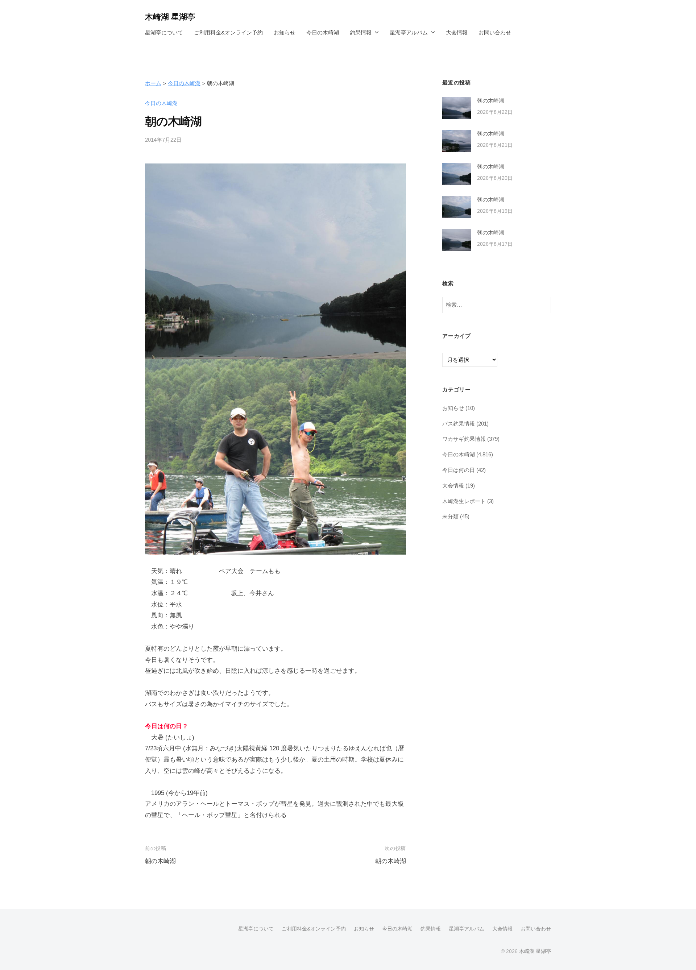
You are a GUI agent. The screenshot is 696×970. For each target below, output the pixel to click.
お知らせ (284, 32)
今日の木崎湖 (322, 32)
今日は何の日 (458, 470)
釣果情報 (361, 32)
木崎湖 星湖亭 (170, 16)
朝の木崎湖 (160, 861)
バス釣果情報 (458, 423)
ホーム (153, 83)
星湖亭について (164, 32)
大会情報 (457, 32)
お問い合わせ (494, 32)
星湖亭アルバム (409, 32)
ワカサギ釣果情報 (464, 439)
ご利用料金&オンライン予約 (228, 32)
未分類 (450, 516)
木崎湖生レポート (464, 501)
